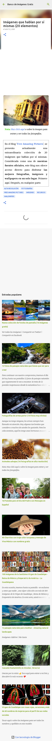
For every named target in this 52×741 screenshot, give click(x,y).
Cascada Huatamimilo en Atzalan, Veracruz (21, 668)
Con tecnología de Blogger (28, 737)
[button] (4, 35)
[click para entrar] (26, 125)
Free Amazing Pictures (30, 144)
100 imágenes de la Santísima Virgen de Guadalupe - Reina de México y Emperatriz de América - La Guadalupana (25, 578)
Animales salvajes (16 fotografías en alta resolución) (25, 461)
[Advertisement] (26, 67)
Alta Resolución (11, 188)
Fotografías (26, 188)
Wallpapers (9, 196)
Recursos (41, 192)
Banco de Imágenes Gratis (20, 4)
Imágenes (30, 192)
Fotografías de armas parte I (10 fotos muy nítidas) (24, 416)
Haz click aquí (18, 129)
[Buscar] (48, 4)
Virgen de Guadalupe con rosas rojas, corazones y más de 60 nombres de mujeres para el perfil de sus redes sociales (25, 711)
